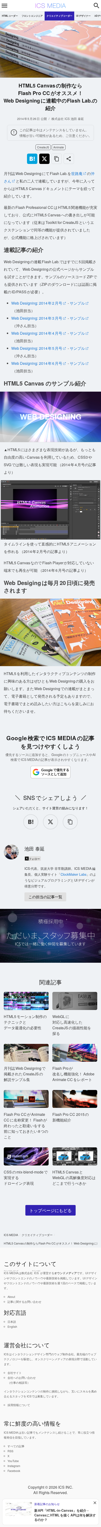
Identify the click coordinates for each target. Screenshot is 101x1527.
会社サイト (15, 1373)
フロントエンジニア (32, 15)
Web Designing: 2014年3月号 (36, 318)
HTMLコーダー (10, 15)
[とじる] (95, 1503)
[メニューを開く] (4, 5)
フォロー (34, 859)
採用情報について (19, 1405)
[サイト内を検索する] (96, 5)
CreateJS (43, 147)
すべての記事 (16, 1446)
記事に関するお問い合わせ (24, 1302)
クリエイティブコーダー (59, 15)
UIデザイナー (83, 15)
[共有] (69, 159)
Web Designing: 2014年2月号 (36, 303)
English (12, 1326)
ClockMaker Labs (73, 874)
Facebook (14, 1471)
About (11, 1297)
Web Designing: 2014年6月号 (36, 363)
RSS (10, 1451)
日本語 (12, 1322)
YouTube (13, 1461)
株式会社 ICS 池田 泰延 (67, 118)
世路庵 (76, 173)
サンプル (77, 303)
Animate (58, 147)
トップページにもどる (50, 1210)
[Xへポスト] (44, 159)
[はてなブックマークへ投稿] (32, 159)
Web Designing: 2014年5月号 (36, 348)
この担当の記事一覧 (45, 896)
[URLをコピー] (56, 159)
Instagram (14, 1466)
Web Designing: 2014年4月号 (36, 333)
